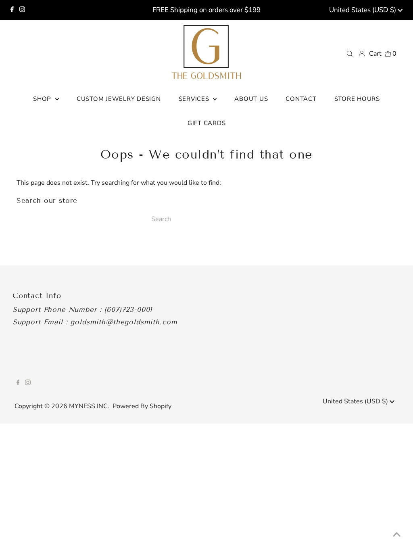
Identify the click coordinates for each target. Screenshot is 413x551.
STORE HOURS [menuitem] (357, 99)
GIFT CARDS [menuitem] (207, 123)
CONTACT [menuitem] (301, 99)
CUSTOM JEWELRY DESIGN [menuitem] (119, 99)
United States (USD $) (363, 10)
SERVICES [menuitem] (195, 99)
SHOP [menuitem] (43, 99)
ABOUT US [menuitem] (251, 99)
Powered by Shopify (142, 406)
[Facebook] (12, 10)
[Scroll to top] (397, 535)
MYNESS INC (88, 406)
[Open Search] (349, 53)
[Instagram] (22, 10)
